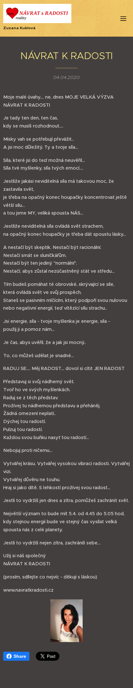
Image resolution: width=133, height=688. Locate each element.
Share (20, 656)
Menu (123, 18)
